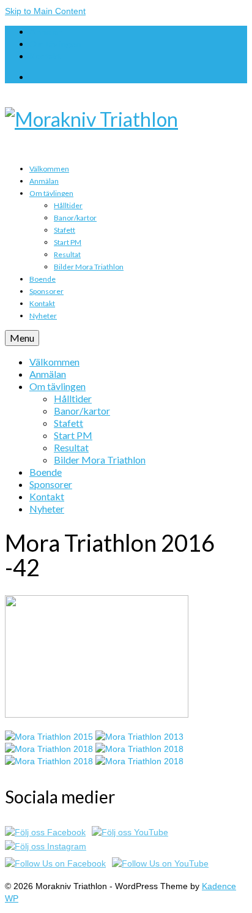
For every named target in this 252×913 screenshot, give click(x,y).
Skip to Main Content (45, 11)
